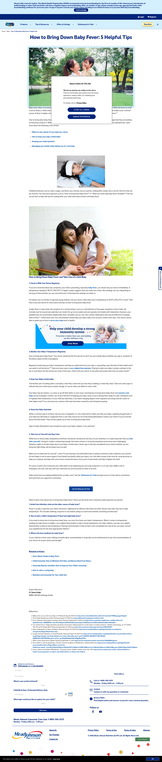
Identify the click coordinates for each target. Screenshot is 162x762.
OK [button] (153, 759)
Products (24, 24)
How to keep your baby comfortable (46, 136)
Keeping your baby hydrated (43, 141)
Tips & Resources (42, 24)
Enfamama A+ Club (85, 24)
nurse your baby (56, 320)
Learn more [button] (56, 759)
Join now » (43, 710)
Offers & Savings (63, 24)
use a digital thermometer (80, 368)
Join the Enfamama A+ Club (81, 489)
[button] (157, 24)
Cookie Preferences (142, 739)
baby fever (92, 287)
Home (3, 31)
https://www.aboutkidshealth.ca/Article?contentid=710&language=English (102, 616)
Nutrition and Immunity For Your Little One (50, 575)
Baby (8, 31)
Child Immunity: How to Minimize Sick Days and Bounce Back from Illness (62, 561)
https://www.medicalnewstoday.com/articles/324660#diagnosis (96, 640)
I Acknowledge (81, 10)
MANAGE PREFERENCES (81, 117)
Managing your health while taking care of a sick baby (53, 146)
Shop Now (148, 24)
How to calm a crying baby (43, 570)
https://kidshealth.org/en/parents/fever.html (89, 618)
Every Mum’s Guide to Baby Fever (46, 556)
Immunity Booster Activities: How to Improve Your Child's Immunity (60, 565)
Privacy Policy (82, 103)
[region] (81, 100)
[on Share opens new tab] (93, 711)
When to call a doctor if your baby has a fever (50, 132)
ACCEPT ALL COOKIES (81, 110)
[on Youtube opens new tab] (100, 711)
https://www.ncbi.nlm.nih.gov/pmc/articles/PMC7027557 (93, 627)
